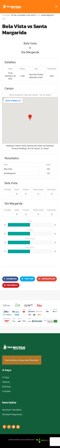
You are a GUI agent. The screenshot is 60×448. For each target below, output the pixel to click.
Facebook (11, 278)
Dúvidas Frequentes (12, 414)
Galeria (6, 382)
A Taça (5, 377)
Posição (7, 190)
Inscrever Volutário (12, 409)
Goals (16, 190)
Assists (26, 190)
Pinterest (12, 285)
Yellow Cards (38, 190)
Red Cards (51, 190)
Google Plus (48, 278)
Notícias (6, 386)
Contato (6, 391)
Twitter (28, 278)
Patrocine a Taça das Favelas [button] (21, 360)
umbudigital (47, 15)
